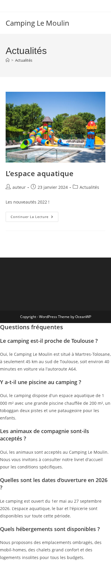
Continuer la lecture (34, 218)
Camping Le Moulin (37, 23)
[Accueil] (7, 60)
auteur (19, 187)
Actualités (23, 60)
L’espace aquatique (40, 173)
